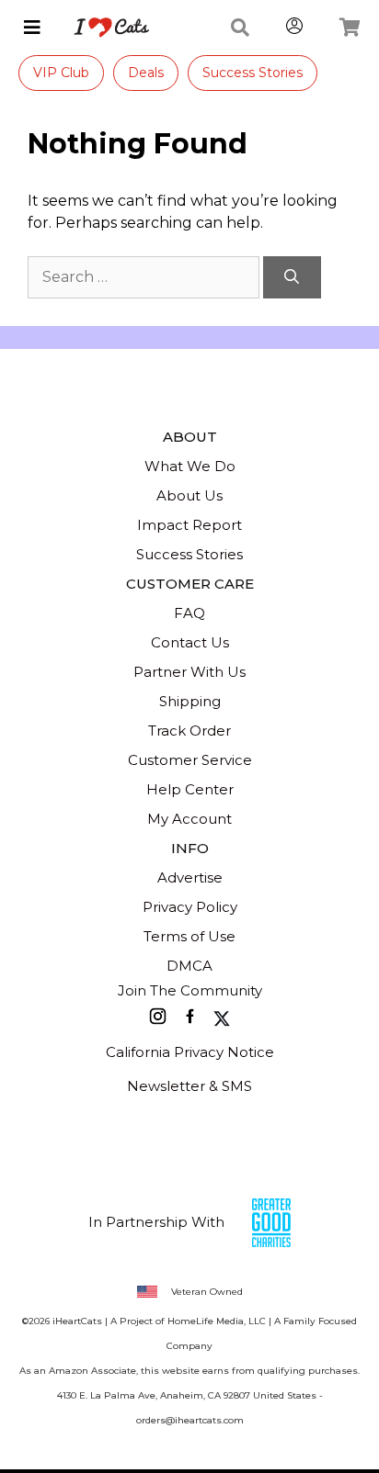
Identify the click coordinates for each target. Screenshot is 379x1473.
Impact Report (189, 525)
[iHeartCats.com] (104, 27)
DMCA (189, 965)
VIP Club (61, 72)
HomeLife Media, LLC (216, 1321)
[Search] (292, 277)
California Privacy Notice (190, 1052)
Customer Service (190, 760)
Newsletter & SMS (189, 1086)
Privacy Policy (190, 907)
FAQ (189, 613)
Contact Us (190, 642)
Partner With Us (189, 671)
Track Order (189, 730)
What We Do (189, 466)
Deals (146, 72)
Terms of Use (189, 936)
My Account (189, 818)
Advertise (190, 877)
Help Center (190, 789)
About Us (189, 495)
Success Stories (252, 72)
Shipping (190, 701)
